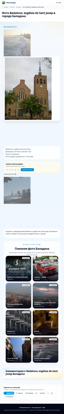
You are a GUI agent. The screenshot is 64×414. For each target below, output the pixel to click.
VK (36, 393)
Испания (12, 7)
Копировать (9, 396)
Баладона (18, 7)
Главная (6, 7)
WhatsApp (29, 393)
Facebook (42, 393)
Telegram (19, 393)
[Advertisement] (32, 134)
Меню (58, 2)
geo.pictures (25, 410)
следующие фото (9, 174)
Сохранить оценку (27, 169)
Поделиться (9, 393)
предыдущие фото (11, 27)
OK (52, 393)
